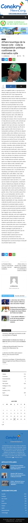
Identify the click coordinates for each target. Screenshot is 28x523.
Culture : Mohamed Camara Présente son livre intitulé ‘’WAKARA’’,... (17, 483)
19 (11, 416)
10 (3, 413)
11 (7, 413)
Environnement (6, 379)
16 (24, 413)
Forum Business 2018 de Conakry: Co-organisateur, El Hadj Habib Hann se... (18, 467)
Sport (3, 393)
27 (14, 419)
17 (3, 416)
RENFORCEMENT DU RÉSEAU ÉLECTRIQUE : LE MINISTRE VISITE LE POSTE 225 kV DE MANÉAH (14, 340)
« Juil (3, 424)
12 (11, 413)
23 (24, 416)
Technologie (5, 395)
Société (4, 390)
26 (11, 419)
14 (17, 413)
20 (14, 416)
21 (17, 416)
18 (7, 416)
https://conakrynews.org (14, 288)
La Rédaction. (6, 56)
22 (21, 416)
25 (7, 419)
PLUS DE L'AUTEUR (19, 296)
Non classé (5, 383)
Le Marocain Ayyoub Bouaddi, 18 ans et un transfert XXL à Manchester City (12, 347)
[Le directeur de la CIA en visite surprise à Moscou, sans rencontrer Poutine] (5, 301)
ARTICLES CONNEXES (7, 296)
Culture (4, 374)
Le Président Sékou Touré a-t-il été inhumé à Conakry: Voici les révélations (7, 266)
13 (14, 413)
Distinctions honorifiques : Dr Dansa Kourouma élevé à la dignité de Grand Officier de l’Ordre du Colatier (14, 361)
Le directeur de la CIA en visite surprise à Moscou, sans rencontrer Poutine (17, 301)
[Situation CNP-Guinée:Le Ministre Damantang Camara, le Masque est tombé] (4, 475)
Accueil (3, 37)
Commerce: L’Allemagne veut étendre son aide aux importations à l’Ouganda (13, 334)
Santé (3, 388)
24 (3, 419)
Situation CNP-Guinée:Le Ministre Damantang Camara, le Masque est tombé (18, 475)
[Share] (11, 86)
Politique (8, 37)
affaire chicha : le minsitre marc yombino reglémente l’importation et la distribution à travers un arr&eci (20, 267)
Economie (5, 376)
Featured (4, 381)
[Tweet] (21, 86)
